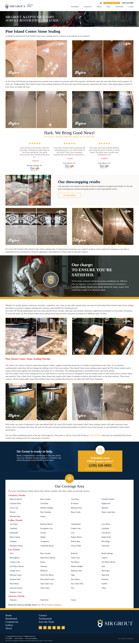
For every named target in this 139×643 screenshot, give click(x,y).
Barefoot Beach (46, 524)
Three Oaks (44, 588)
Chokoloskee (76, 524)
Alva (11, 553)
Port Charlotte (45, 512)
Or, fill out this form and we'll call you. (100, 469)
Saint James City (46, 584)
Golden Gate (76, 528)
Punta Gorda (76, 512)
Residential (74, 6)
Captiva (104, 558)
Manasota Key (76, 508)
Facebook (45, 627)
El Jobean (74, 503)
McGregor (106, 571)
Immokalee (14, 533)
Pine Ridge (106, 541)
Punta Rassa (14, 584)
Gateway (43, 566)
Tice (72, 588)
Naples (43, 537)
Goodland (105, 528)
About (108, 6)
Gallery (99, 6)
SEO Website (121, 638)
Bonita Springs (107, 553)
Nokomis (13, 600)
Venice (73, 600)
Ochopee (13, 541)
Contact (131, 6)
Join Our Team (46, 621)
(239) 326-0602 (128, 3)
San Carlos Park (77, 584)
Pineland (105, 579)
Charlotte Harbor (108, 499)
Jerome (43, 533)
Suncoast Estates (16, 588)
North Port (44, 600)
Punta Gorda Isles (108, 512)
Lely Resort (106, 533)
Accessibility (8, 638)
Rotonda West (15, 516)
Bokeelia (74, 553)
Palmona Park (15, 579)
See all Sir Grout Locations (49, 605)
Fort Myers (75, 562)
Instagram (40, 627)
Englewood (106, 503)
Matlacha (43, 571)
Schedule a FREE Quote (111, 3)
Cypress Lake (15, 562)
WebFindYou (130, 638)
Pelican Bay (75, 541)
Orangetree (44, 541)
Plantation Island (16, 546)
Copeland (13, 528)
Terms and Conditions (31, 638)
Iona (103, 566)
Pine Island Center (47, 579)
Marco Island (15, 537)
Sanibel (104, 584)
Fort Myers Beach (108, 562)
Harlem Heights (77, 566)
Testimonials (119, 6)
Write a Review (101, 3)
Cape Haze (75, 499)
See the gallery (69, 195)
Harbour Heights (46, 508)
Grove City (14, 508)
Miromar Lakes (16, 575)
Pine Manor (75, 579)
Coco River (106, 524)
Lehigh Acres (15, 571)
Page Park (105, 575)
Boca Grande (45, 499)
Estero (42, 562)
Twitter (49, 627)
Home (8, 615)
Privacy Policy (19, 638)
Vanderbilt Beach (47, 546)
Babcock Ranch (16, 499)
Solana (43, 516)
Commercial (87, 6)
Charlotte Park (15, 503)
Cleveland (44, 503)
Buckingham (14, 558)
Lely (72, 533)
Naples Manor (76, 537)
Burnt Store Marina (47, 558)
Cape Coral (75, 558)
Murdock (105, 508)
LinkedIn (58, 627)
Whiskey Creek (16, 592)
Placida (12, 512)
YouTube (54, 627)
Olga (73, 575)
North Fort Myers (47, 575)
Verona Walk (76, 546)
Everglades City (46, 528)
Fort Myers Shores (17, 566)
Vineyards (105, 546)
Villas (104, 588)
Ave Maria (14, 524)
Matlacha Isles (76, 571)
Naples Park (106, 537)
